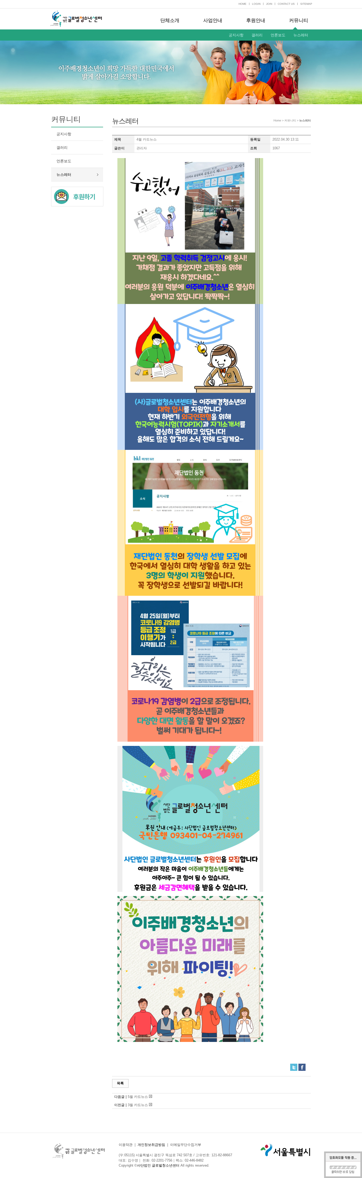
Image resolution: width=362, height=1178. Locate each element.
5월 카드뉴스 (138, 1097)
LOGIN (256, 3)
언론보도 (278, 35)
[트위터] (293, 1066)
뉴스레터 (300, 35)
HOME (242, 3)
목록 (120, 1083)
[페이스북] (302, 1066)
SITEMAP (306, 3)
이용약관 (126, 1145)
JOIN (269, 3)
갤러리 (257, 35)
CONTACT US (286, 3)
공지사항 (236, 35)
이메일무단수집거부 (185, 1145)
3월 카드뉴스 (138, 1105)
